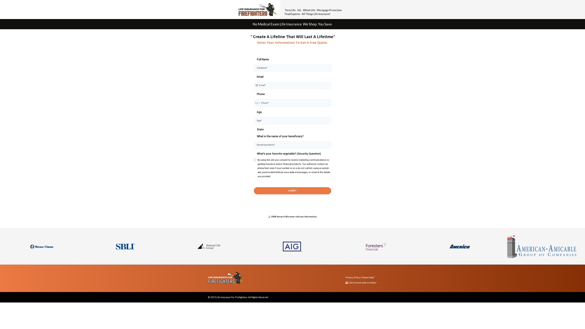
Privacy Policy (353, 277)
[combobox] (257, 103)
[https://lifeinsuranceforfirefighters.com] (139, 9)
